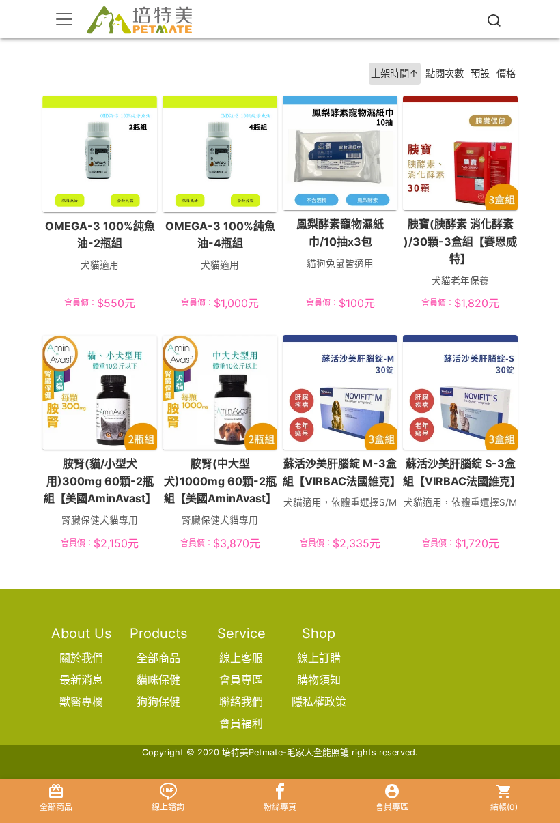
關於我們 (81, 658)
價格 (506, 73)
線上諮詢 (168, 807)
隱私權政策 (319, 701)
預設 (480, 73)
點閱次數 (444, 73)
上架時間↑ (395, 73)
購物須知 (319, 680)
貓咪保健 (158, 680)
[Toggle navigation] (64, 19)
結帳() (504, 807)
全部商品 (158, 658)
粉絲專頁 (280, 807)
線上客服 (241, 658)
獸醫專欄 (81, 701)
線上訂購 (319, 658)
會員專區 (241, 680)
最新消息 (81, 680)
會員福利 (241, 723)
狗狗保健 (158, 701)
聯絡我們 (241, 701)
